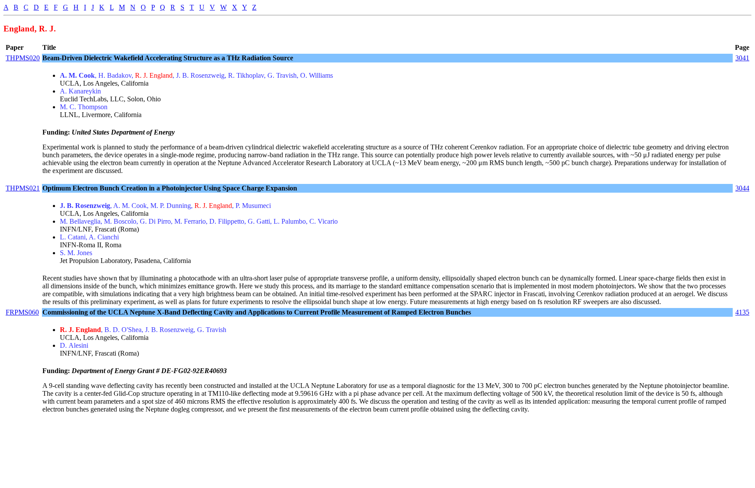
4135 (742, 312)
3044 (742, 188)
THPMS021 (23, 188)
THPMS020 (23, 58)
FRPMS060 (22, 312)
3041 (742, 58)
